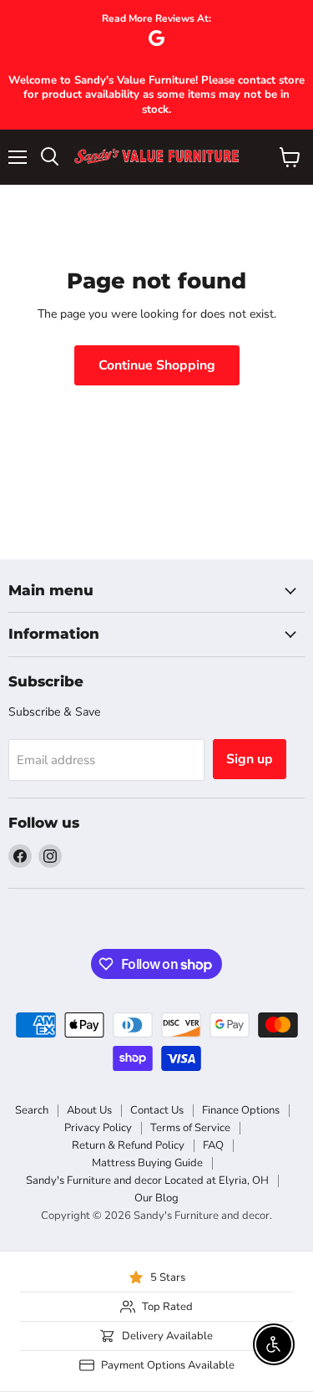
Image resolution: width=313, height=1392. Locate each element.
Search (31, 1110)
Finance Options (241, 1110)
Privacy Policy (98, 1127)
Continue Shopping (156, 365)
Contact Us (157, 1110)
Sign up (249, 759)
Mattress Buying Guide (147, 1162)
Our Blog (156, 1198)
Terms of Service (190, 1127)
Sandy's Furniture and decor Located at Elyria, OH (147, 1180)
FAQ (213, 1145)
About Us (89, 1110)
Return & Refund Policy (128, 1145)
